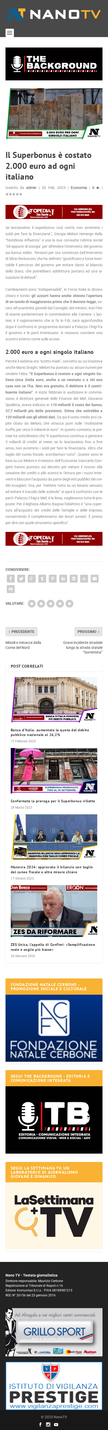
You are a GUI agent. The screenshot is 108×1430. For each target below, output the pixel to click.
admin (31, 188)
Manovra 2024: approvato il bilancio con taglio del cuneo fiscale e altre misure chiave (52, 869)
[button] (54, 64)
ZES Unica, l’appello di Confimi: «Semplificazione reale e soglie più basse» (53, 947)
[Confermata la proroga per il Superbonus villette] (54, 770)
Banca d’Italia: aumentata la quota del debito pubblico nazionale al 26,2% (50, 732)
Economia (79, 188)
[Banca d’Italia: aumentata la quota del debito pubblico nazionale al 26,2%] (54, 699)
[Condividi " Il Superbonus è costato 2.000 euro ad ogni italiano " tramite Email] (94, 578)
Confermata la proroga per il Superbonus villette (53, 801)
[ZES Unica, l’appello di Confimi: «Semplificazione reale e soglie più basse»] (54, 911)
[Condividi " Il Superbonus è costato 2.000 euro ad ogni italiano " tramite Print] (11, 589)
